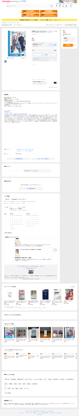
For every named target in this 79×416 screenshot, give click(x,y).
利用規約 (34, 412)
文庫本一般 (7, 379)
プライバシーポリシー (21, 412)
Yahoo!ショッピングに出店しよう (68, 3)
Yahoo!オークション (44, 411)
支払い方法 (6, 203)
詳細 (55, 58)
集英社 (15, 383)
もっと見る (72, 286)
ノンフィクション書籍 (37, 379)
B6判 (13, 388)
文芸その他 (30, 150)
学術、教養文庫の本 (69, 379)
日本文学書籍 (13, 379)
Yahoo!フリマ (51, 411)
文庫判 (9, 388)
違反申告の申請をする (53, 87)
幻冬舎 (20, 383)
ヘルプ (76, 3)
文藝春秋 (28, 383)
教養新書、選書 (20, 379)
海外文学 (50, 379)
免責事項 (43, 412)
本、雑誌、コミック (20, 150)
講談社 (6, 383)
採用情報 (46, 412)
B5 (27, 388)
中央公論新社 (34, 383)
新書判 (17, 388)
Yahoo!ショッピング (29, 411)
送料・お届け (12, 203)
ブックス (44, 379)
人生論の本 (62, 379)
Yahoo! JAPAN (59, 3)
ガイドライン (39, 412)
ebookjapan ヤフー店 (6, 22)
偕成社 (24, 383)
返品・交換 (17, 203)
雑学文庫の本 (55, 379)
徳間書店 (10, 383)
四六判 (21, 388)
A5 (24, 388)
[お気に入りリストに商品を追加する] (74, 45)
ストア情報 (22, 203)
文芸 (11, 22)
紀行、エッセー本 (28, 379)
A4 (5, 388)
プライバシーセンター (29, 412)
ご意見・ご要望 (58, 412)
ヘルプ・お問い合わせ (52, 412)
